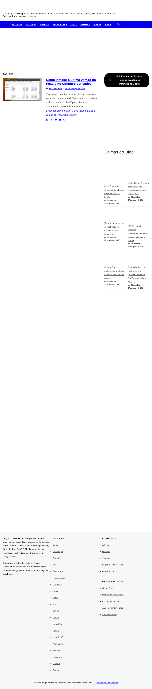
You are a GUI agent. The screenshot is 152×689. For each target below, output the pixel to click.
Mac (55, 604)
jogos (55, 591)
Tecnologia (60, 24)
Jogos (97, 24)
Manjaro (56, 663)
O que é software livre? (113, 565)
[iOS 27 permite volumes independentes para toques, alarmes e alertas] (138, 216)
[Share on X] (51, 120)
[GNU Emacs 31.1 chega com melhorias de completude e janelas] (114, 172)
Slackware (57, 657)
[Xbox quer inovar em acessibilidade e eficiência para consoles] (114, 215)
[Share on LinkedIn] (59, 120)
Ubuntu (56, 611)
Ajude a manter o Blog (112, 608)
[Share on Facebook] (47, 120)
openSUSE (58, 637)
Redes (56, 670)
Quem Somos (108, 588)
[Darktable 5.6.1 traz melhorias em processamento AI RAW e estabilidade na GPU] (138, 259)
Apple (55, 597)
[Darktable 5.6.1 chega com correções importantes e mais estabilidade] (138, 170)
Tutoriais (106, 558)
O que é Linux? (109, 571)
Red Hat (56, 650)
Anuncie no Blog (110, 614)
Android (85, 24)
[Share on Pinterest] (55, 120)
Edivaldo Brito (55, 88)
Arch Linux (58, 644)
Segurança (58, 571)
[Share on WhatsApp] (64, 120)
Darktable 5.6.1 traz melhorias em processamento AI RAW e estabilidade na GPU (137, 274)
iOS (54, 565)
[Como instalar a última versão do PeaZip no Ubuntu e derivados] (22, 89)
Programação (59, 578)
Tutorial (31, 24)
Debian (56, 617)
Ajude (107, 24)
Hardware (57, 584)
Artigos (44, 24)
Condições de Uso (110, 601)
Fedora (56, 630)
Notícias (17, 24)
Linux (74, 24)
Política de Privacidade (113, 594)
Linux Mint (57, 624)
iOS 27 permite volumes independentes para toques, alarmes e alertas (137, 233)
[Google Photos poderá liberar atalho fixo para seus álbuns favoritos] (114, 259)
